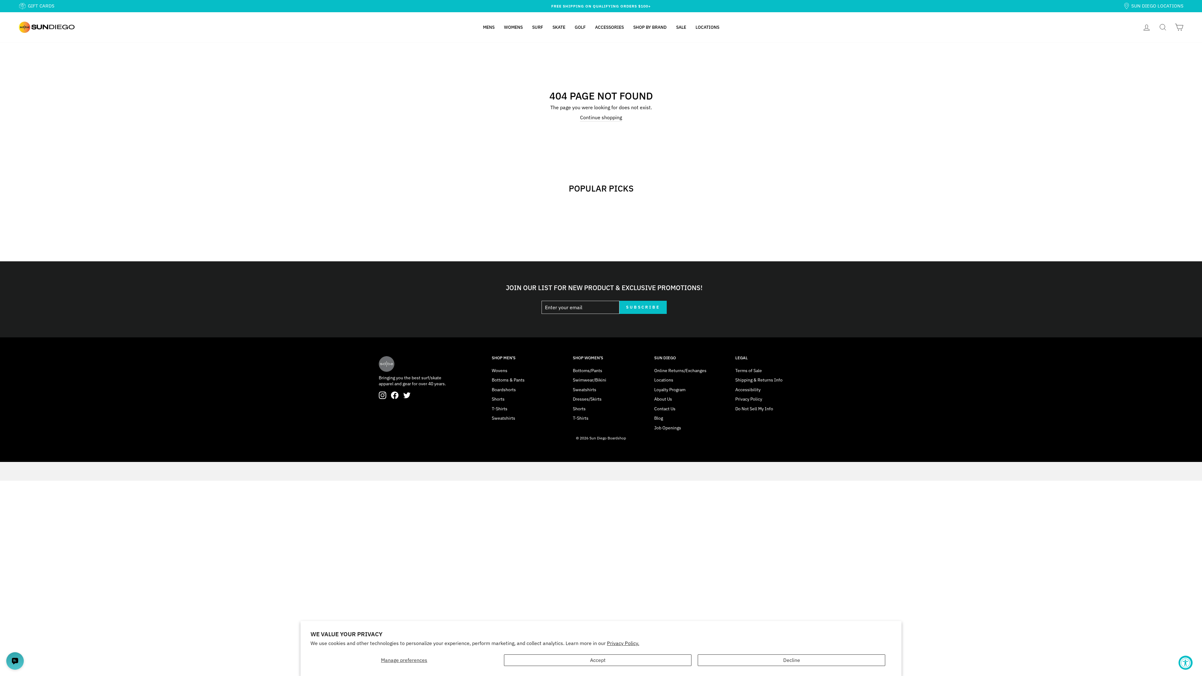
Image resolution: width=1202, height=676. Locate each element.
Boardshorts (504, 389)
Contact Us (664, 409)
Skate (558, 27)
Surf (537, 27)
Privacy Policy (748, 399)
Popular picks (601, 188)
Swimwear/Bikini (589, 380)
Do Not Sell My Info (754, 409)
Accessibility (748, 389)
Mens (489, 27)
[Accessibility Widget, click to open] (1186, 663)
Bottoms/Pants (587, 370)
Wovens (499, 370)
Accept (598, 660)
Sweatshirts (503, 418)
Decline (791, 660)
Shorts (498, 399)
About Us (663, 399)
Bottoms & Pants (508, 380)
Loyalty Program (670, 389)
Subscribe (643, 307)
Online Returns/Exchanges (680, 370)
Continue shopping (601, 117)
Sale (681, 27)
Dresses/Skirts (587, 399)
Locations (707, 27)
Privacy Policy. (623, 643)
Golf (580, 27)
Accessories (609, 27)
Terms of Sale (748, 370)
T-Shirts (499, 409)
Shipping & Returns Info (759, 380)
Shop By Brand (650, 27)
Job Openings (667, 428)
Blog (658, 418)
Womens (513, 27)
